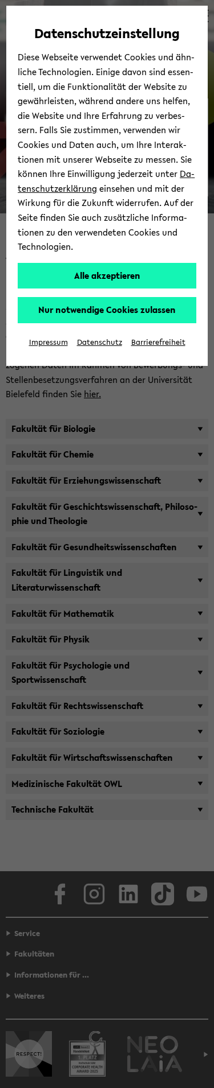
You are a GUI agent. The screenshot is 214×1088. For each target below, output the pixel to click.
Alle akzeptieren (107, 275)
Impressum (48, 342)
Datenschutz (99, 342)
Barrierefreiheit (158, 342)
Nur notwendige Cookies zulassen (107, 309)
